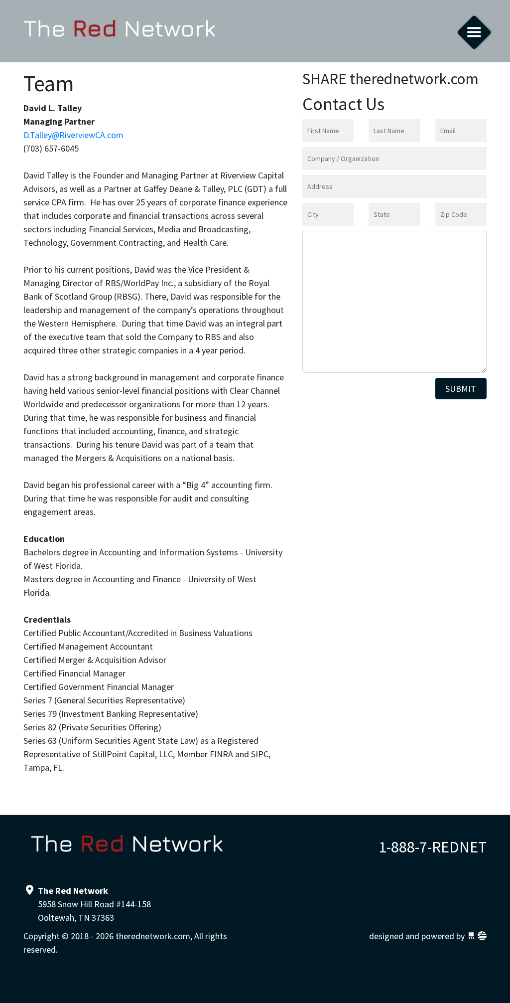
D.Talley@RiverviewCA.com (73, 135)
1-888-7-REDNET (433, 847)
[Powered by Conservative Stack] (482, 936)
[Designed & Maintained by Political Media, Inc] (471, 936)
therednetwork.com (119, 31)
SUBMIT (460, 388)
